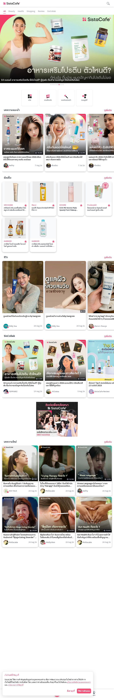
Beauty (11, 11)
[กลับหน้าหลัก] (12, 3)
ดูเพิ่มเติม (108, 110)
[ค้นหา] (108, 3)
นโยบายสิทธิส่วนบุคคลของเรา (79, 682)
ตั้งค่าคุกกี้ (71, 691)
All (4, 11)
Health (21, 11)
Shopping (31, 11)
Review (41, 11)
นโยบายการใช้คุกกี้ (15, 685)
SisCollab (51, 11)
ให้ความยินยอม (84, 691)
